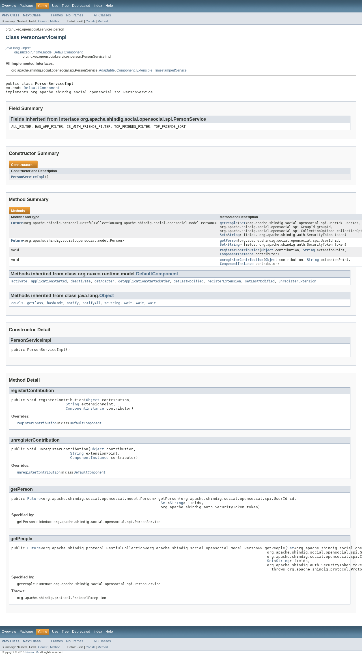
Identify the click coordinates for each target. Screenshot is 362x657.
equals (17, 303)
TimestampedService (170, 70)
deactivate (80, 281)
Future (17, 223)
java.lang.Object (18, 48)
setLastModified (260, 281)
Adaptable (107, 70)
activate (19, 281)
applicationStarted (49, 281)
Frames (57, 15)
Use (55, 6)
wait (128, 303)
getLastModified (188, 281)
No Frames (74, 15)
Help (109, 6)
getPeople (229, 223)
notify (73, 303)
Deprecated (81, 6)
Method (55, 21)
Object (267, 250)
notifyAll (91, 303)
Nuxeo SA (32, 652)
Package (26, 6)
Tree (65, 6)
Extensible (144, 70)
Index (98, 6)
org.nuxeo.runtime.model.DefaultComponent (48, 52)
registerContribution (239, 250)
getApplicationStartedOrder (144, 281)
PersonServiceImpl (28, 177)
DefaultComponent (42, 88)
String (234, 235)
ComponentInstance (236, 254)
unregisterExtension (297, 281)
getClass (35, 303)
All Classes (102, 15)
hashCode (55, 303)
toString (112, 303)
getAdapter (104, 281)
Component (126, 70)
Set (242, 223)
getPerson (229, 241)
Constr (43, 21)
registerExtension (224, 281)
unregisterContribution (241, 260)
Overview (9, 6)
